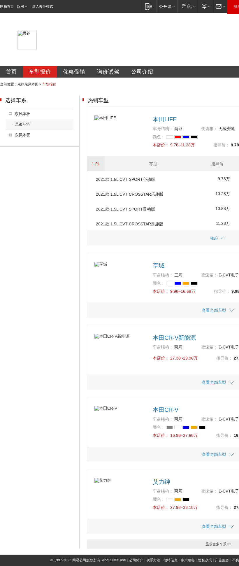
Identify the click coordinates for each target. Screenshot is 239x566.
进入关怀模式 (42, 6)
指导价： (221, 145)
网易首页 (7, 6)
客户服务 (188, 560)
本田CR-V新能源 (174, 337)
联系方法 (153, 560)
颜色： (159, 136)
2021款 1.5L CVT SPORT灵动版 (125, 209)
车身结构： (163, 128)
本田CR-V (165, 409)
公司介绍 (142, 72)
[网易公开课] (167, 6)
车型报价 (40, 72)
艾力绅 (161, 482)
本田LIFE (165, 119)
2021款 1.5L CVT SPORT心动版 (125, 179)
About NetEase (114, 560)
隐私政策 (205, 560)
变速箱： (209, 128)
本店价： (161, 145)
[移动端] (149, 6)
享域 (158, 265)
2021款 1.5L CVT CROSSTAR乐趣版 (129, 194)
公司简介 (136, 560)
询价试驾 (108, 72)
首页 (11, 72)
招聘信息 (171, 560)
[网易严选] (187, 6)
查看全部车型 (214, 310)
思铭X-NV (23, 124)
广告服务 (222, 560)
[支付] (205, 6)
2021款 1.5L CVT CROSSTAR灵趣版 (129, 224)
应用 (20, 6)
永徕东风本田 (27, 84)
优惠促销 (74, 72)
